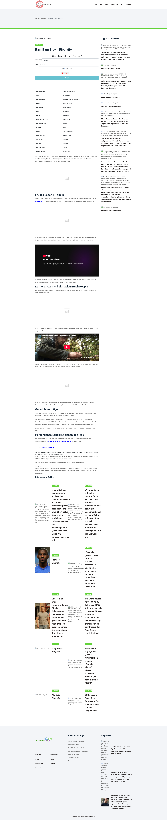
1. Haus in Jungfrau (47, 447)
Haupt (96, 4)
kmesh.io (92, 816)
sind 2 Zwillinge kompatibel (76, 748)
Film (66, 68)
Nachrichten (54, 754)
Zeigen (67, 78)
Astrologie (38, 768)
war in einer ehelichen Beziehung (59, 441)
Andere (52, 763)
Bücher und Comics (88, 486)
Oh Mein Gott (39, 763)
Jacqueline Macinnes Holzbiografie (78, 751)
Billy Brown (39, 201)
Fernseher (56, 594)
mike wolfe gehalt (73, 744)
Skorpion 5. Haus (73, 761)
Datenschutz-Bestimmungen (121, 4)
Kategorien (104, 4)
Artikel (37, 759)
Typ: (63, 68)
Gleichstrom (88, 690)
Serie (70, 68)
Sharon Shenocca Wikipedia (76, 741)
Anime (55, 485)
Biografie (43, 18)
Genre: (37, 64)
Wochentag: (38, 59)
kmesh (47, 4)
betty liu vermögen (73, 754)
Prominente (88, 547)
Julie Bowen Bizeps (73, 757)
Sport (52, 759)
